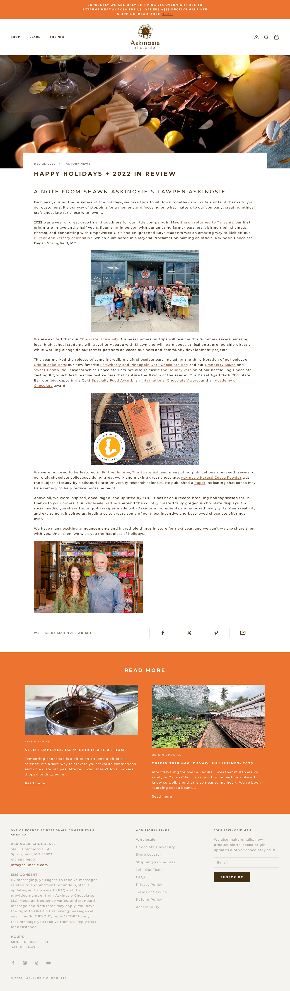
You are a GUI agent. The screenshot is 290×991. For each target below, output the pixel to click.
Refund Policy (149, 899)
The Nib (57, 36)
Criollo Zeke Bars (50, 365)
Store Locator (148, 854)
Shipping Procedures (156, 862)
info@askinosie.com (29, 865)
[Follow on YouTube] (48, 963)
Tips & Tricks (37, 741)
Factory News (77, 163)
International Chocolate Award (170, 380)
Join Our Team (149, 870)
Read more (35, 783)
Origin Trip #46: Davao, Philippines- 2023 (202, 763)
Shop (15, 36)
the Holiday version (179, 370)
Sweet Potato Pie (50, 370)
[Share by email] (243, 633)
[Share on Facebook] (163, 633)
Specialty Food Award (112, 380)
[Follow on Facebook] (13, 963)
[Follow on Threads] (36, 963)
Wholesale (145, 839)
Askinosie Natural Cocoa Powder (211, 477)
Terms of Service (151, 892)
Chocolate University (99, 339)
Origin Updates (166, 754)
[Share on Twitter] (189, 633)
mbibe (124, 472)
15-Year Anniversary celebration (63, 238)
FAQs (140, 877)
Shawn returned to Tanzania (206, 222)
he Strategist (146, 472)
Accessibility (147, 907)
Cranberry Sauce (220, 365)
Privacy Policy (149, 885)
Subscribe (231, 877)
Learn (35, 36)
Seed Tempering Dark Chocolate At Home (76, 750)
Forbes (108, 472)
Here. (167, 14)
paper (199, 483)
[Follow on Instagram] (25, 963)
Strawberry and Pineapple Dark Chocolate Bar (143, 365)
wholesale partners (103, 503)
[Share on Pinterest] (216, 633)
